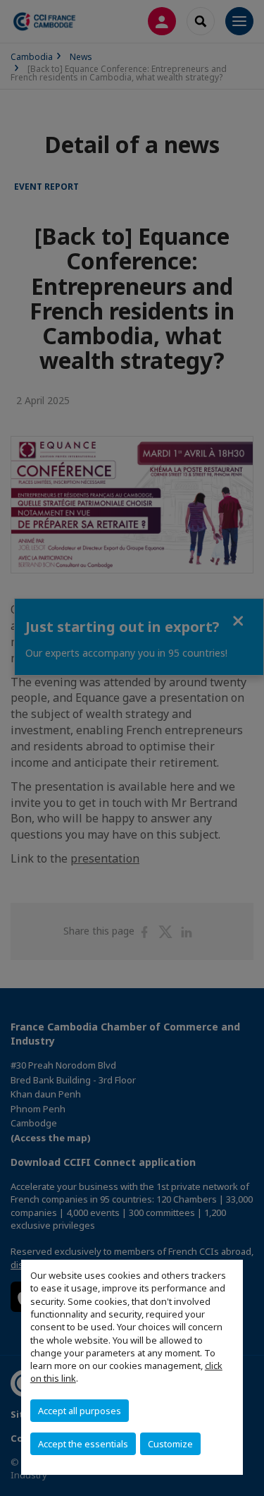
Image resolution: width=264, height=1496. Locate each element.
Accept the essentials (83, 1443)
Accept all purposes (79, 1410)
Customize (170, 1443)
